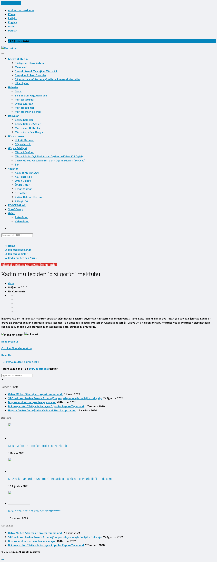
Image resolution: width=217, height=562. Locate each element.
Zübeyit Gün (22, 201)
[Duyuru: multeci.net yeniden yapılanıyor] (19, 503)
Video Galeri (22, 221)
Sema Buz (21, 193)
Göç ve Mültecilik (18, 59)
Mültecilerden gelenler (28, 112)
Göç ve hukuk (23, 144)
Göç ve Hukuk (16, 136)
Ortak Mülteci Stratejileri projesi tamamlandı (35, 394)
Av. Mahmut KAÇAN (27, 173)
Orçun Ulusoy (23, 181)
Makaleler (21, 67)
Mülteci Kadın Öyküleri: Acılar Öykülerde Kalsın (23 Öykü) (49, 156)
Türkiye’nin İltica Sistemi (30, 63)
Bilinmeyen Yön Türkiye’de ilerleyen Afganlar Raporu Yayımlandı (46, 406)
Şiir (17, 164)
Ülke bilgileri (22, 83)
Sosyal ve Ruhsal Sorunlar (30, 75)
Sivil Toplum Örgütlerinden (31, 95)
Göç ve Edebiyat (17, 148)
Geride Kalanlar (24, 120)
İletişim (12, 18)
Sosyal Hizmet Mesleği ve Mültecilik (36, 71)
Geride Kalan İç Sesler (28, 124)
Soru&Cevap (15, 209)
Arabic (12, 26)
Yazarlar (13, 169)
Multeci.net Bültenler (27, 128)
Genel (18, 91)
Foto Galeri (21, 217)
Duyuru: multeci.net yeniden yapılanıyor (32, 402)
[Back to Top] (2, 559)
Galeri (11, 213)
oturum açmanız (39, 369)
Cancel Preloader (11, 3)
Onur (11, 283)
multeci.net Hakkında (21, 10)
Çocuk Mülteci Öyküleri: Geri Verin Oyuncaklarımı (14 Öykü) (50, 160)
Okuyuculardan (24, 104)
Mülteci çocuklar (24, 99)
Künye (11, 14)
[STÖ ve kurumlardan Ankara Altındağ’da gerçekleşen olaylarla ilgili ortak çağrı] (19, 471)
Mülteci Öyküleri (24, 152)
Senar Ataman (23, 189)
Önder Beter (22, 185)
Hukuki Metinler (24, 140)
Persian (12, 30)
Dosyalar (13, 116)
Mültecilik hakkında (19, 250)
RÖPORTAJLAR (17, 205)
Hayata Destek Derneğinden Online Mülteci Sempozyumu (42, 410)
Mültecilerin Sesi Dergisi (29, 132)
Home (11, 246)
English (12, 22)
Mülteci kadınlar (24, 108)
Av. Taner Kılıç (23, 177)
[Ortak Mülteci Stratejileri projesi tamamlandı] (16, 438)
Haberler (13, 87)
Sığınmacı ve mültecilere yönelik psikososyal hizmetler (47, 79)
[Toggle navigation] (2, 53)
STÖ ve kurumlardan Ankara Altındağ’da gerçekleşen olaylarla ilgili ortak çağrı (55, 398)
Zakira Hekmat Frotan (28, 197)
